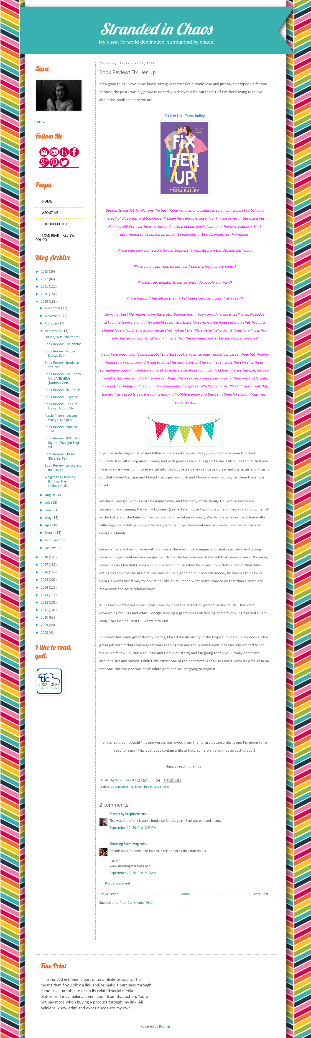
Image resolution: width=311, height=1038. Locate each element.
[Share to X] (174, 780)
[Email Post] (157, 780)
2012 (44, 602)
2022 (44, 279)
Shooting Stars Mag (124, 844)
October (51, 323)
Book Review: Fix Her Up (62, 390)
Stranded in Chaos (155, 29)
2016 (44, 572)
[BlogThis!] (170, 780)
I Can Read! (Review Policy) (54, 238)
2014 (44, 588)
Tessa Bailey (162, 787)
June (48, 510)
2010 (44, 617)
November (53, 316)
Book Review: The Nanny (62, 344)
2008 (44, 633)
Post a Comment (117, 883)
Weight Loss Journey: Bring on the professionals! (60, 482)
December (52, 308)
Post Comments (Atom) (138, 903)
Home (185, 894)
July (47, 503)
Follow (40, 122)
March (49, 533)
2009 (44, 625)
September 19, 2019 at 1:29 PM (133, 828)
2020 (44, 294)
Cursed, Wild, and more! (62, 337)
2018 (44, 557)
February (51, 540)
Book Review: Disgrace (61, 397)
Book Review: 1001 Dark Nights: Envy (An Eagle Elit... (62, 443)
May (48, 518)
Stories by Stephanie (125, 814)
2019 (44, 302)
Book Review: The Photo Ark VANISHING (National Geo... (62, 378)
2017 (44, 565)
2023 (44, 272)
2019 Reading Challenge (127, 787)
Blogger (164, 1026)
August (50, 495)
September (53, 331)
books (148, 787)
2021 (44, 287)
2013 (44, 595)
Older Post (260, 894)
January (50, 548)
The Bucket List (54, 224)
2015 (44, 580)
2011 (44, 610)
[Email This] (166, 780)
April (48, 525)
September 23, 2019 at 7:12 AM (133, 873)
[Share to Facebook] (179, 780)
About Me (50, 213)
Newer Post (109, 894)
